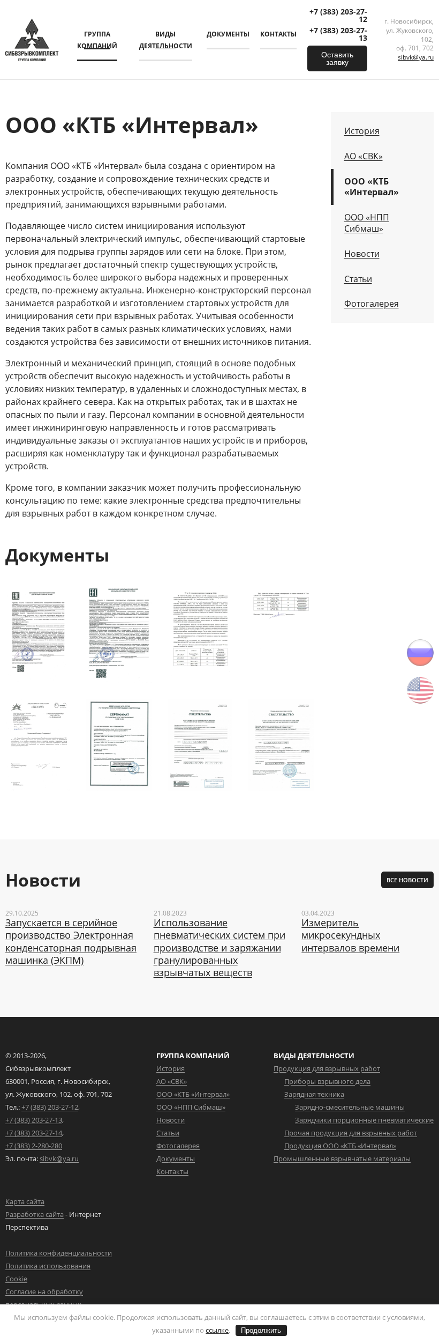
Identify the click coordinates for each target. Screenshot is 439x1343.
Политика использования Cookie (47, 1272)
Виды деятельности (165, 39)
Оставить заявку (337, 58)
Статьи (358, 279)
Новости (362, 254)
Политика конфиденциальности (58, 1253)
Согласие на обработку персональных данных (44, 1298)
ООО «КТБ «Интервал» (371, 187)
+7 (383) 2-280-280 (33, 1145)
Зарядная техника (314, 1094)
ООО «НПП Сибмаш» (366, 223)
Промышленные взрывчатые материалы (342, 1158)
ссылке (217, 1330)
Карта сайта (24, 1201)
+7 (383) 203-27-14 (33, 1133)
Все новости (407, 880)
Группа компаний (97, 39)
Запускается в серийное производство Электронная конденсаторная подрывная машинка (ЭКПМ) (71, 941)
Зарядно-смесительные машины (350, 1107)
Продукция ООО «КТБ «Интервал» (340, 1145)
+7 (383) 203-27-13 (338, 34)
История (362, 131)
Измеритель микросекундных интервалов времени (350, 935)
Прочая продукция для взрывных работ (350, 1133)
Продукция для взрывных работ (327, 1068)
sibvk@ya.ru (416, 57)
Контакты (278, 34)
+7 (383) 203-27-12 (338, 15)
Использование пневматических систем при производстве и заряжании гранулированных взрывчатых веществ (219, 948)
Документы (228, 34)
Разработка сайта (34, 1214)
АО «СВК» (363, 156)
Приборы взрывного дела (327, 1081)
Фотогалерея (371, 303)
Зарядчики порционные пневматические (364, 1120)
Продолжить (261, 1330)
